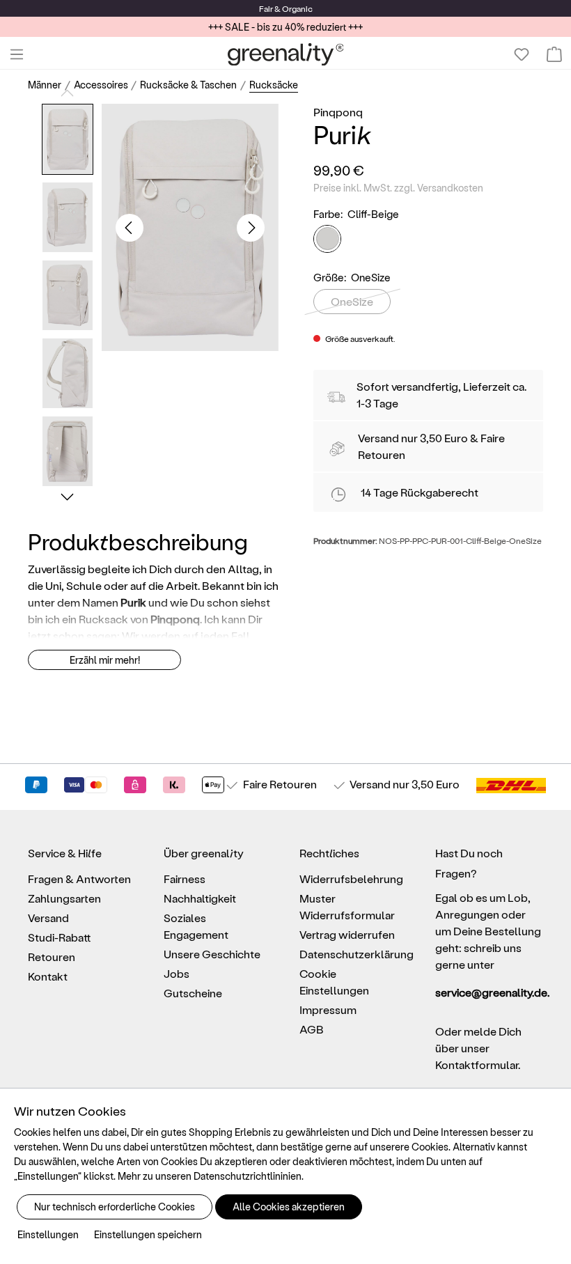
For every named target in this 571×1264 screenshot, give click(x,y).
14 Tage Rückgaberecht (419, 492)
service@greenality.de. (489, 992)
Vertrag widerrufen (347, 934)
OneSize (352, 301)
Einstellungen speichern (148, 1234)
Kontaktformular (476, 1064)
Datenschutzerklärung (356, 953)
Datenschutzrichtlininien (248, 1176)
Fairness (184, 878)
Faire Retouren (280, 783)
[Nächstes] (251, 228)
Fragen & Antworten (79, 878)
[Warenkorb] (554, 54)
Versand (378, 437)
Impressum (328, 1009)
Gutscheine (193, 992)
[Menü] (16, 54)
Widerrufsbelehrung (351, 878)
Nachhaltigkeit (200, 898)
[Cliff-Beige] (327, 239)
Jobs (176, 973)
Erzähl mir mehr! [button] (105, 660)
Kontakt (48, 976)
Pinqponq (338, 111)
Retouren (51, 956)
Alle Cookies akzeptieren (289, 1206)
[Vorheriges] (129, 228)
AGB (311, 1029)
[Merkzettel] (521, 54)
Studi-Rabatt (59, 937)
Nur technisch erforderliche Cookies (114, 1206)
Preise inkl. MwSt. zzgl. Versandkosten (398, 188)
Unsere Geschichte (212, 953)
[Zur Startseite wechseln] (286, 54)
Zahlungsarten (64, 898)
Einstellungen (48, 1234)
